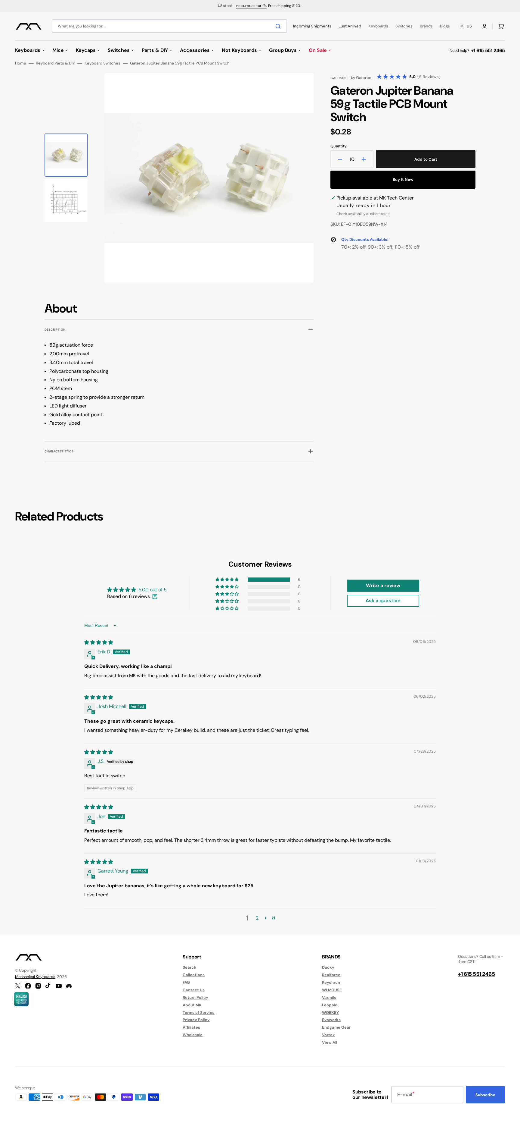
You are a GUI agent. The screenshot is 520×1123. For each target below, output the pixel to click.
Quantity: (338, 146)
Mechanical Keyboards (35, 976)
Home (20, 63)
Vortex (328, 1034)
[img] (98, 642)
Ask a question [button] (383, 600)
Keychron (331, 982)
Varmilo (329, 997)
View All (329, 1042)
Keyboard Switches (102, 63)
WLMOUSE (332, 989)
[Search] (279, 26)
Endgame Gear (336, 1027)
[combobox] (169, 26)
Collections (194, 974)
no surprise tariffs (251, 5)
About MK (192, 1005)
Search (189, 967)
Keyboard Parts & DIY (55, 63)
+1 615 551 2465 (488, 50)
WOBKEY (330, 1012)
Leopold (330, 1005)
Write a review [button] (383, 585)
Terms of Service (199, 1012)
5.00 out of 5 (152, 590)
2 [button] (257, 918)
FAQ (186, 982)
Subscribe (485, 1094)
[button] (484, 26)
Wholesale (193, 1034)
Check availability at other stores (362, 214)
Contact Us (194, 989)
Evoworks (331, 1019)
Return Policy (195, 997)
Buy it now (403, 179)
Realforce (331, 974)
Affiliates (191, 1027)
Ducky (328, 967)
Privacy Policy (196, 1019)
